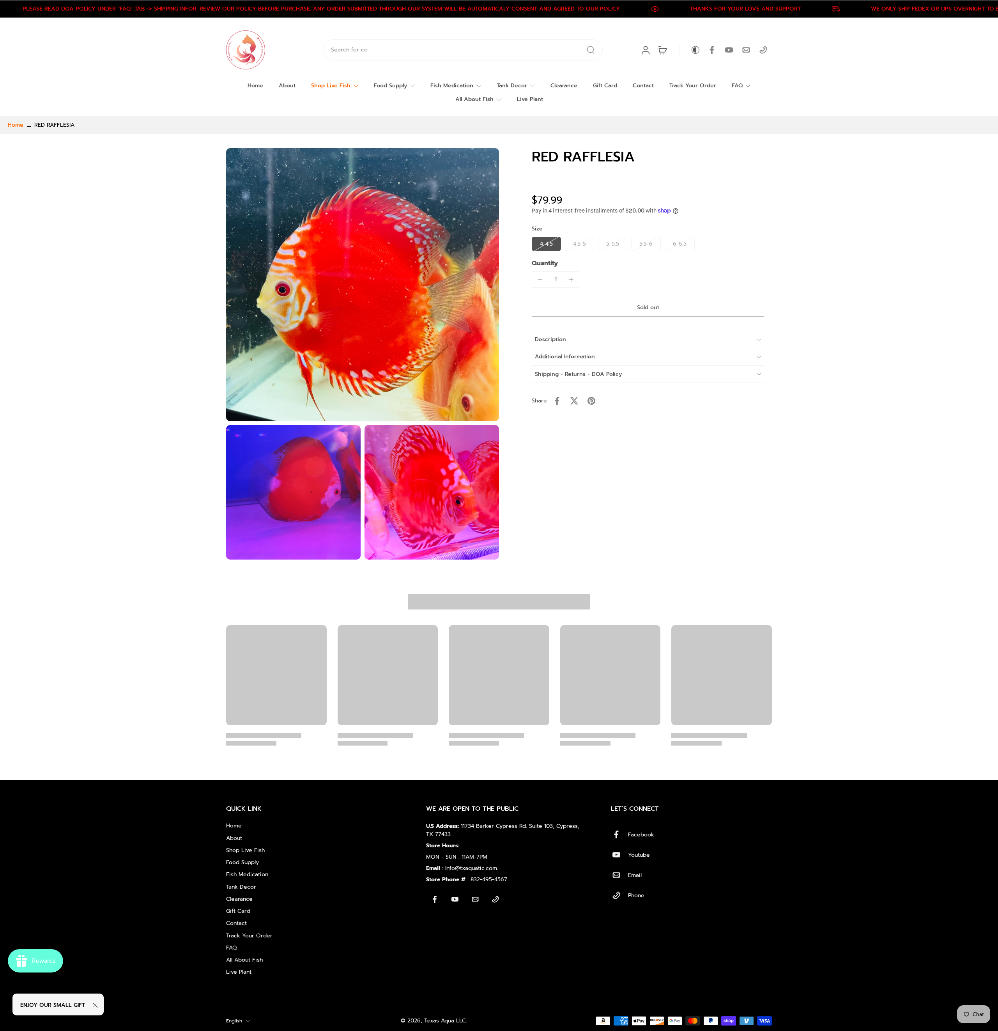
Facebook (641, 834)
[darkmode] (690, 50)
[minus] (540, 279)
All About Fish (474, 99)
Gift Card (605, 85)
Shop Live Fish (330, 85)
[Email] (746, 49)
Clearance (563, 85)
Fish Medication (451, 85)
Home (255, 85)
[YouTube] (729, 49)
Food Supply (390, 85)
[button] (648, 308)
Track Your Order (692, 85)
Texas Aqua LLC (445, 1021)
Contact (643, 85)
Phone (636, 895)
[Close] (95, 1005)
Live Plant (530, 99)
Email (635, 875)
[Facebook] (711, 49)
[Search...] (590, 49)
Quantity (545, 263)
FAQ (737, 85)
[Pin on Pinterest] (591, 400)
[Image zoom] (362, 284)
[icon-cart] (662, 49)
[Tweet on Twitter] (574, 400)
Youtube (639, 855)
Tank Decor (512, 85)
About (287, 85)
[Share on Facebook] (557, 400)
